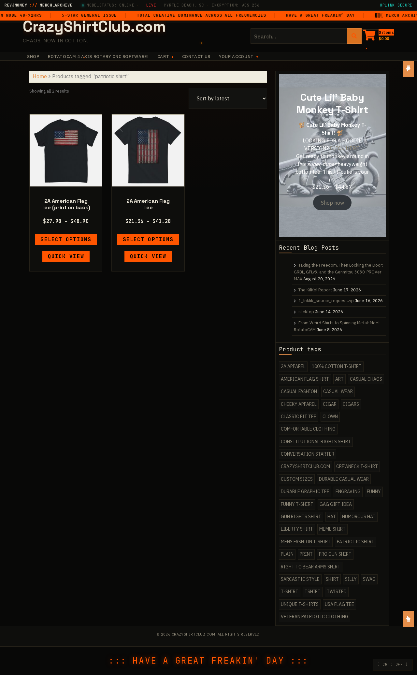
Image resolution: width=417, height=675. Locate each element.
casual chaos (366, 379)
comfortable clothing (308, 429)
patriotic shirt (355, 542)
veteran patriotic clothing (314, 617)
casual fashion (299, 391)
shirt (332, 579)
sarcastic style (300, 579)
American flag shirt (305, 379)
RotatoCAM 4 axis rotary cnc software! (98, 56)
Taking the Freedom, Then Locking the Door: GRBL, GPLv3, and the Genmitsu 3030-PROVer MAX (338, 272)
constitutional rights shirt (316, 442)
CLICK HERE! (345, 148)
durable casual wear (344, 479)
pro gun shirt (335, 554)
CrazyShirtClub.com (94, 26)
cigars (351, 404)
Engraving (348, 491)
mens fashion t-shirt (306, 542)
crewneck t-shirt (357, 466)
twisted (337, 591)
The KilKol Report (315, 290)
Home (40, 76)
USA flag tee (339, 604)
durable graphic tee (305, 491)
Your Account (236, 56)
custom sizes (297, 479)
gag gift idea (336, 504)
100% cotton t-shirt (337, 366)
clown (330, 416)
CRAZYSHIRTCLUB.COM (305, 466)
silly (351, 579)
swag (369, 579)
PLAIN (287, 554)
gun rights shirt (301, 517)
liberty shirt (297, 529)
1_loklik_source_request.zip (326, 300)
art (339, 379)
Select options (65, 239)
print (306, 554)
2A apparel (293, 366)
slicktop (306, 312)
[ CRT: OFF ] (392, 664)
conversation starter (307, 454)
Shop (33, 56)
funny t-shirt (297, 504)
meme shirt (332, 529)
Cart (163, 56)
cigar (330, 404)
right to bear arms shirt (310, 567)
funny (374, 491)
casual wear (338, 391)
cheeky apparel (299, 404)
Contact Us (196, 56)
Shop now (332, 202)
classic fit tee (298, 416)
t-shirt (289, 591)
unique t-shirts (300, 604)
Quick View (66, 256)
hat (331, 517)
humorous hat (359, 517)
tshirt (313, 591)
